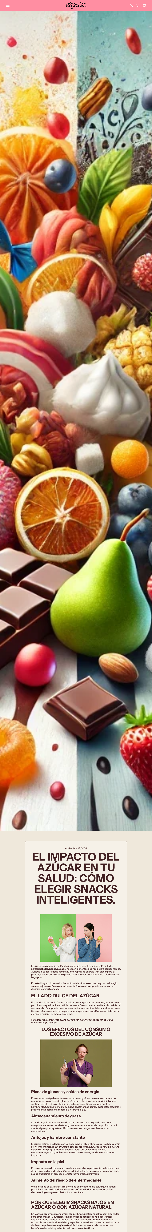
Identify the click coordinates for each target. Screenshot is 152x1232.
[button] (137, 5)
